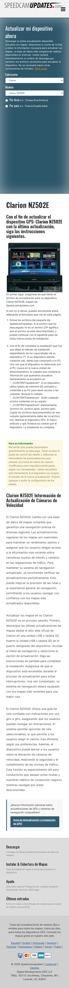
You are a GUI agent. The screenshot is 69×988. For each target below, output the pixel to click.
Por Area (29, 100)
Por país (28, 105)
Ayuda (10, 881)
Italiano (38, 946)
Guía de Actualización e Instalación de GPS (34, 821)
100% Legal (40, 68)
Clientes (34, 967)
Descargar (13, 846)
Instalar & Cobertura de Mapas (26, 864)
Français (11, 946)
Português (39, 942)
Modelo (9, 87)
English (26, 942)
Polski (57, 946)
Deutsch (51, 942)
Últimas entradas (17, 898)
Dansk (48, 946)
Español (15, 942)
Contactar (51, 964)
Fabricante (11, 74)
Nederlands (25, 946)
